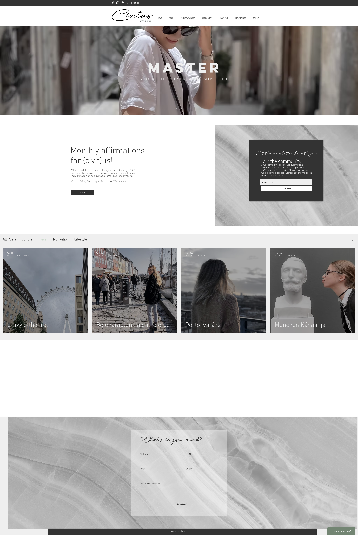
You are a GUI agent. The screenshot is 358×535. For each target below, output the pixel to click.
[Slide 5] (181, 108)
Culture (27, 239)
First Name (145, 454)
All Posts (9, 239)
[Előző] (15, 70)
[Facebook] (113, 2)
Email (142, 469)
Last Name (190, 454)
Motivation (61, 239)
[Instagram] (117, 2)
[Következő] (342, 70)
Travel (42, 239)
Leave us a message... (150, 483)
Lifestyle (80, 239)
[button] (351, 239)
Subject (188, 469)
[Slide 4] (176, 108)
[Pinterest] (122, 2)
